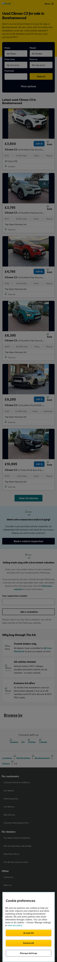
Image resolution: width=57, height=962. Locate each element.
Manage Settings (28, 953)
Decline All (28, 943)
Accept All (28, 933)
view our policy (15, 925)
